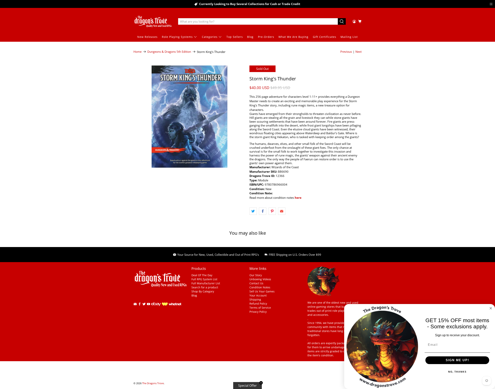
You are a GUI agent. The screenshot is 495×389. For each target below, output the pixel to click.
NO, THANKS (457, 371)
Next (358, 52)
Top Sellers (234, 37)
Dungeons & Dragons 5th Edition (169, 51)
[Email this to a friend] (281, 211)
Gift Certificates (324, 37)
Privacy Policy (258, 311)
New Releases (147, 37)
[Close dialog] (490, 308)
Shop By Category (202, 291)
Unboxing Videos (260, 279)
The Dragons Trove (153, 383)
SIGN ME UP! (457, 360)
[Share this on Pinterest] (272, 211)
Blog (250, 37)
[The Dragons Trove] (153, 21)
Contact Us (256, 283)
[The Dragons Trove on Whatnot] (171, 304)
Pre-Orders (266, 37)
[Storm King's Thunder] (189, 116)
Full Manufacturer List (205, 283)
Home (137, 51)
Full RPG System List (204, 279)
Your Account (258, 295)
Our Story (255, 275)
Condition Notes (259, 287)
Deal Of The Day (201, 275)
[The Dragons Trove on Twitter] (144, 305)
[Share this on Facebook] (262, 211)
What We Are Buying (293, 37)
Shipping (255, 299)
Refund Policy (258, 303)
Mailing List (349, 37)
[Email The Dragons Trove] (135, 305)
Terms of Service (260, 307)
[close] (491, 4)
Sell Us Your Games (262, 291)
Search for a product (204, 287)
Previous (346, 52)
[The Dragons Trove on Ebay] (156, 308)
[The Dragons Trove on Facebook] (139, 305)
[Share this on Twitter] (253, 211)
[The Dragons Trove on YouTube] (148, 305)
